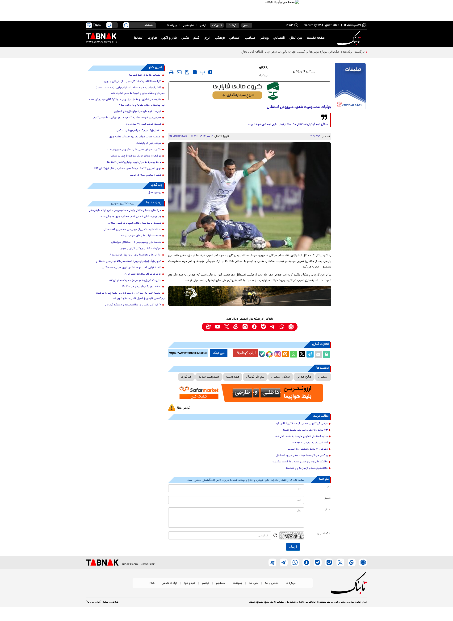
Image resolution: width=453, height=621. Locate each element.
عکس (185, 38)
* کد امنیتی (324, 533)
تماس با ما (271, 583)
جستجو (220, 583)
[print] (171, 72)
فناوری (152, 38)
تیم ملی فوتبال (255, 377)
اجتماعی (234, 38)
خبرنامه (253, 583)
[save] (187, 72)
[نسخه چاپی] (326, 354)
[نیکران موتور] (249, 296)
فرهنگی (220, 38)
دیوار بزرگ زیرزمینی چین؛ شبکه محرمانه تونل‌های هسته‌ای (128, 261)
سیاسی (250, 38)
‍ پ (202, 72)
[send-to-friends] (179, 72)
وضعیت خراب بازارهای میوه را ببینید (140, 236)
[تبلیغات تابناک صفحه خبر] (350, 86)
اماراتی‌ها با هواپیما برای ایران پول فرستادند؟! (135, 255)
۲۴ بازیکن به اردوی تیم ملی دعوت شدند (305, 430)
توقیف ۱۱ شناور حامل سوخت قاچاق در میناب (135, 156)
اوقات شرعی (169, 583)
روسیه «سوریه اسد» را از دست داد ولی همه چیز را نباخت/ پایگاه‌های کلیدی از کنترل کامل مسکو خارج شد (130, 296)
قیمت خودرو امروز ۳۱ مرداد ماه (143, 124)
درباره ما (291, 583)
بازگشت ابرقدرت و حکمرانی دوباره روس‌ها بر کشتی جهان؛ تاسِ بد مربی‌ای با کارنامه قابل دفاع (303, 51)
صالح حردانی (304, 377)
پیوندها (172, 25)
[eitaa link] (236, 327)
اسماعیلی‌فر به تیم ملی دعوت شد (309, 443)
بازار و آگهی (169, 38)
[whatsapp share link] (293, 354)
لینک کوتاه (248, 353)
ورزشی (264, 38)
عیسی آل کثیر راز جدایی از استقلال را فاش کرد (302, 424)
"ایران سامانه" (93, 602)
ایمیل (327, 498)
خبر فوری (186, 377)
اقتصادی (279, 38)
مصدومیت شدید (208, 377)
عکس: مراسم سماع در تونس (145, 175)
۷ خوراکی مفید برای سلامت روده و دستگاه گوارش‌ (133, 305)
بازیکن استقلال (280, 377)
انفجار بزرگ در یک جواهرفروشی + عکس (139, 130)
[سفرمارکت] (249, 393)
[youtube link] (217, 327)
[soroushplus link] (254, 327)
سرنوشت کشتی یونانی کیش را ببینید (140, 249)
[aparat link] (208, 327)
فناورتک (217, 25)
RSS (152, 583)
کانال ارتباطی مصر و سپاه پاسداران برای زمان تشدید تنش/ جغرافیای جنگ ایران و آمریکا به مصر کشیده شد (130, 90)
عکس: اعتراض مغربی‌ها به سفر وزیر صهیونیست (134, 150)
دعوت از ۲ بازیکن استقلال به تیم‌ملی (307, 449)
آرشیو (203, 25)
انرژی (207, 38)
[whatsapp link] (282, 327)
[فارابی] (249, 91)
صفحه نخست (316, 38)
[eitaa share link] (285, 354)
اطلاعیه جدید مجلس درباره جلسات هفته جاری (135, 137)
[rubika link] (291, 327)
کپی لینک (219, 353)
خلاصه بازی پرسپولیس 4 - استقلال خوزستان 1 (135, 242)
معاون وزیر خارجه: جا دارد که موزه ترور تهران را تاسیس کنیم (127, 118)
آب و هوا (189, 583)
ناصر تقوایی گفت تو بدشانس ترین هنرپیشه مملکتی (131, 268)
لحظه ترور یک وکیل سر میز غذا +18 (141, 287)
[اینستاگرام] (277, 353)
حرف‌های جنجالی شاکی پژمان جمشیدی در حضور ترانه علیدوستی (125, 210)
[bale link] (263, 327)
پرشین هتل (154, 193)
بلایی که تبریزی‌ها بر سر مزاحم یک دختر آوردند (135, 280)
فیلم (196, 38)
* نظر (328, 510)
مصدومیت (232, 377)
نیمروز (246, 25)
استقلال (323, 377)
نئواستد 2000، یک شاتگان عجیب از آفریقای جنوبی (132, 81)
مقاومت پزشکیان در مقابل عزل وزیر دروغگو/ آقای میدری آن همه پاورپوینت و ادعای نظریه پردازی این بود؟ (127, 102)
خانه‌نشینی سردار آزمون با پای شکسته (306, 468)
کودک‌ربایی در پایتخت (148, 143)
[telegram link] (273, 327)
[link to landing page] (349, 38)
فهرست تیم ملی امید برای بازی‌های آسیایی (137, 111)
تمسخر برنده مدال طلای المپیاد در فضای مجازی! (134, 223)
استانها (138, 38)
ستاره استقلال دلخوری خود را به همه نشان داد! (301, 436)
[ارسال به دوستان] (318, 354)
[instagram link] (245, 327)
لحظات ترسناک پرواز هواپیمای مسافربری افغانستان (132, 229)
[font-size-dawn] (195, 72)
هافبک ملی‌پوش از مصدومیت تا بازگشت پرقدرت (300, 462)
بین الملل (295, 38)
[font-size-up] (210, 72)
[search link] (126, 25)
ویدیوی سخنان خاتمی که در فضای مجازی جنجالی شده (131, 217)
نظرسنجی (188, 25)
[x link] (227, 327)
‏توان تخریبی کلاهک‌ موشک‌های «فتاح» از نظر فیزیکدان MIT (127, 169)
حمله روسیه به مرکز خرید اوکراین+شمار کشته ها (134, 162)
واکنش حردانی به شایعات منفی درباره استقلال (302, 455)
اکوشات (232, 25)
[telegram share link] (310, 354)
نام (329, 487)
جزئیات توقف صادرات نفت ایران (143, 274)
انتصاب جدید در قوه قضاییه (145, 75)
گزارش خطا (183, 408)
